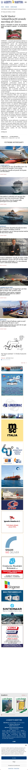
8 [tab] (9, 359)
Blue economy (3, 265)
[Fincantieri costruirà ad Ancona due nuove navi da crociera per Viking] (14, 186)
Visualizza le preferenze (14, 765)
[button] (26, 745)
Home (2, 6)
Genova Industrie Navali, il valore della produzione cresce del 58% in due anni (14, 258)
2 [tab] (2, 359)
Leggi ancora (14, 356)
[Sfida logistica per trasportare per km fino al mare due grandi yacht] (14, 277)
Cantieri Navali (13, 6)
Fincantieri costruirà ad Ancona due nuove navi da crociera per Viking (12, 197)
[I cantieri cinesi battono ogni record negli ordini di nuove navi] (14, 309)
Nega (14, 761)
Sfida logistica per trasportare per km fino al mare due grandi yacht (13, 289)
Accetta (14, 758)
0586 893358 (17, 724)
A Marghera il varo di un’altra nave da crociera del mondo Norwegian (13, 167)
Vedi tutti (23, 362)
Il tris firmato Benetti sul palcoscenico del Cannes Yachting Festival (13, 228)
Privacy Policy (16, 768)
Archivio (23, 695)
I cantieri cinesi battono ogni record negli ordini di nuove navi (12, 322)
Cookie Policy (10, 768)
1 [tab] (1, 359)
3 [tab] (3, 359)
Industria (7, 6)
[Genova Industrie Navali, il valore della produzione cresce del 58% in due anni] (14, 247)
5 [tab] (6, 359)
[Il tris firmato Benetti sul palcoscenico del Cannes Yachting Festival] (14, 216)
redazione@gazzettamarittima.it (16, 727)
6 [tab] (7, 359)
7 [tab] (8, 359)
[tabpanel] (14, 356)
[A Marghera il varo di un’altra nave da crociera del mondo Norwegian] (14, 154)
